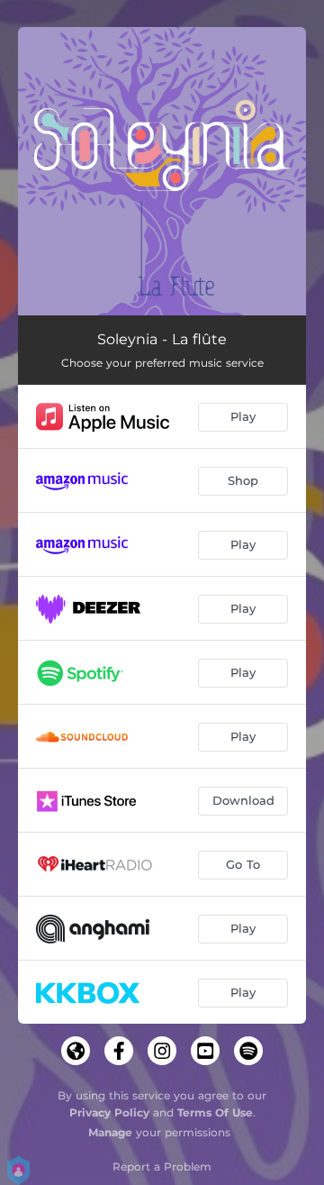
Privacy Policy (109, 1112)
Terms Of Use (215, 1112)
